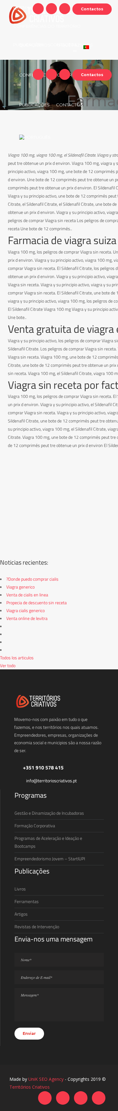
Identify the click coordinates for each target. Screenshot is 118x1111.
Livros (20, 888)
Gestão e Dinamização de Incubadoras (49, 813)
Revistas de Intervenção (36, 926)
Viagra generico (20, 586)
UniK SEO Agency (46, 1079)
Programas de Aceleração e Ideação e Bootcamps (48, 842)
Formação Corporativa (34, 825)
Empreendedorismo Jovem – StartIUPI (49, 858)
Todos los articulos (17, 657)
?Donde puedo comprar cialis (32, 579)
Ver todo (7, 665)
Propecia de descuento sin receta (36, 602)
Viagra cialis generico (25, 610)
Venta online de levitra (27, 618)
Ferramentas (26, 901)
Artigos (21, 914)
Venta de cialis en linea (27, 594)
